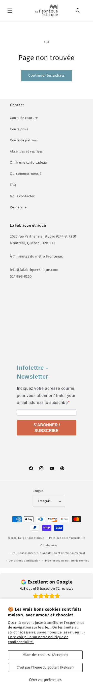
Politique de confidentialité (67, 538)
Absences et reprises (26, 151)
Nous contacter (22, 196)
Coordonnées (49, 545)
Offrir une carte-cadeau (28, 162)
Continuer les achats (46, 75)
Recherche (18, 207)
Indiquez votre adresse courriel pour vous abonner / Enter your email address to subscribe (46, 395)
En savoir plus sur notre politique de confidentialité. (38, 639)
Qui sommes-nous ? (25, 173)
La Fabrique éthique (31, 538)
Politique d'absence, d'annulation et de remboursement (48, 553)
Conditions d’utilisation (24, 560)
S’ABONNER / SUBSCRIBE (46, 428)
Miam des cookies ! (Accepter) (45, 654)
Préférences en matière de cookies (67, 560)
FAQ (13, 184)
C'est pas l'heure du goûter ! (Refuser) (45, 667)
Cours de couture (24, 117)
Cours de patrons (24, 140)
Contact (17, 105)
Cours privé (19, 129)
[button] (9, 10)
